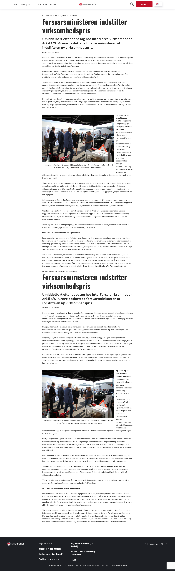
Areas (53, 4)
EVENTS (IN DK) (41, 4)
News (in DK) (26, 4)
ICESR (74, 559)
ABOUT (15, 4)
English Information (49, 559)
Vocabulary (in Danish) (50, 548)
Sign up (144, 4)
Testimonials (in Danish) (51, 554)
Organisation (45, 543)
